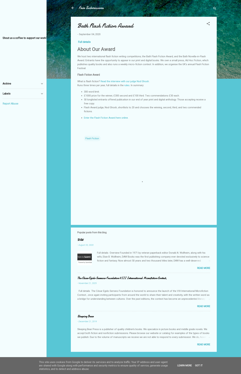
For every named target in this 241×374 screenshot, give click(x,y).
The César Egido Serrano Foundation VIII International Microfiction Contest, (122, 278)
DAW (80, 240)
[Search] (215, 9)
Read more (203, 268)
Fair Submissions (91, 7)
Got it (199, 365)
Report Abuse (10, 103)
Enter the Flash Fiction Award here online (106, 117)
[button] (208, 24)
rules (127, 85)
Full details (84, 41)
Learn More (184, 365)
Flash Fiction (92, 138)
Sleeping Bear (85, 316)
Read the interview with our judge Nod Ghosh (125, 81)
